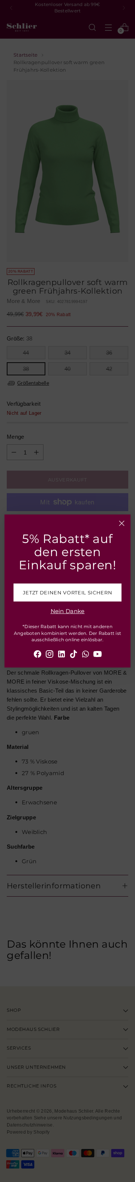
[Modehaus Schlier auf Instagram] (49, 655)
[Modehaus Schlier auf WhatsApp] (85, 655)
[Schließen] (122, 523)
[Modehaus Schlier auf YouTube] (97, 655)
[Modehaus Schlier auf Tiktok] (73, 655)
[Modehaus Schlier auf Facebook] (37, 655)
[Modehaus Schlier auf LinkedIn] (61, 655)
